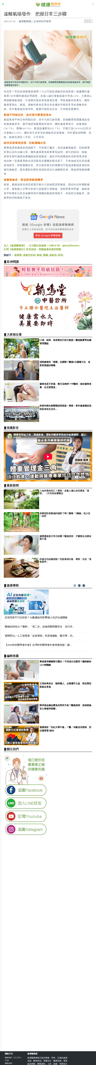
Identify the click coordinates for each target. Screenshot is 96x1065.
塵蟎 (45, 255)
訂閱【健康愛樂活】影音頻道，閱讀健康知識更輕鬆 (32, 249)
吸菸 (60, 255)
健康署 (18, 255)
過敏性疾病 (29, 255)
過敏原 (53, 255)
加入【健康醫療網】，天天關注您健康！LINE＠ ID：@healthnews (41, 245)
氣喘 (39, 255)
